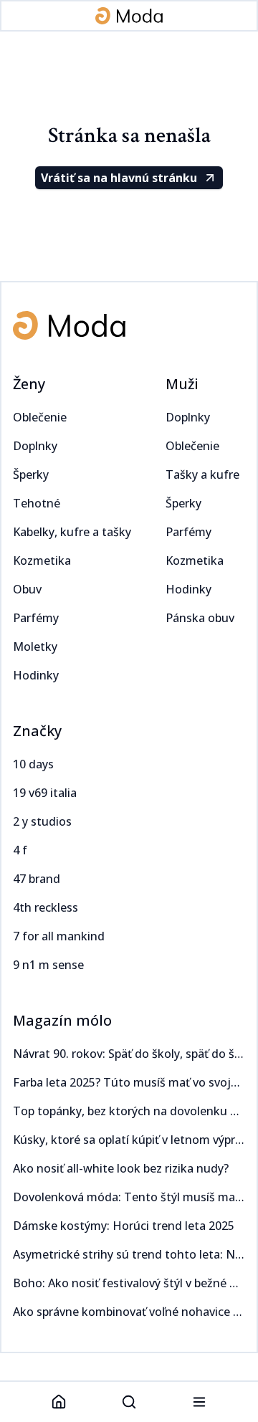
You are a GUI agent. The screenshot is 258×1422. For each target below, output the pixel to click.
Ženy (29, 383)
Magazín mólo (62, 1020)
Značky (37, 730)
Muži (182, 383)
